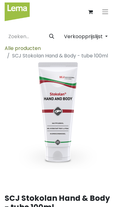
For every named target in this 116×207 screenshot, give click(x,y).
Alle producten (23, 48)
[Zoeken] (51, 36)
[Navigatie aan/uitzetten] (105, 12)
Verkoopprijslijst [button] (84, 36)
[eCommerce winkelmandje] (90, 12)
